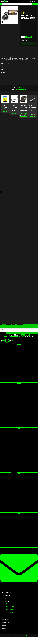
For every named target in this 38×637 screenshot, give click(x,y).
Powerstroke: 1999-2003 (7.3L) (6, 592)
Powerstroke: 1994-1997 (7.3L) (7, 603)
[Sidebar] (1, 192)
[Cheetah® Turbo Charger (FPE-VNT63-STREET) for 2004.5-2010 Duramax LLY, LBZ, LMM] (23, 99)
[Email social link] (20, 89)
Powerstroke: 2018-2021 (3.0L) (7, 612)
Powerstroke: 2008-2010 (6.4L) (6, 595)
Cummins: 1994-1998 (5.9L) (26, 85)
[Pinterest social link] (22, 89)
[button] (4, 101)
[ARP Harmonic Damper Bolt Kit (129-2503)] (5, 99)
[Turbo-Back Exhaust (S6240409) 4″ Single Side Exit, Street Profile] (14, 99)
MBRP (33, 113)
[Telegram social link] (26, 89)
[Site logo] (4, 1)
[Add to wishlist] (6, 101)
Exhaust (22, 8)
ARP (5, 108)
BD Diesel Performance (20, 87)
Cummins (19, 85)
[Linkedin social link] (24, 89)
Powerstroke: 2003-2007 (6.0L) (7, 606)
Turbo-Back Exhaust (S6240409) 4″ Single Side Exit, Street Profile (14, 107)
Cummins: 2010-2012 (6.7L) (5, 627)
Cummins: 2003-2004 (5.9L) (5, 622)
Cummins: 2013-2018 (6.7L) (5, 628)
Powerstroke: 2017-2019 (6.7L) (5, 598)
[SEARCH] (32, 4)
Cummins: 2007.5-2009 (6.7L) (5, 625)
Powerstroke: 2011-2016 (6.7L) (7, 609)
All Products (15, 85)
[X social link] (18, 89)
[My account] (30, 1)
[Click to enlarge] (2, 22)
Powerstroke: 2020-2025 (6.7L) (6, 601)
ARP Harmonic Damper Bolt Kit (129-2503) (5, 106)
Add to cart (28, 36)
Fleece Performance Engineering (23, 114)
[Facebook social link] (16, 89)
